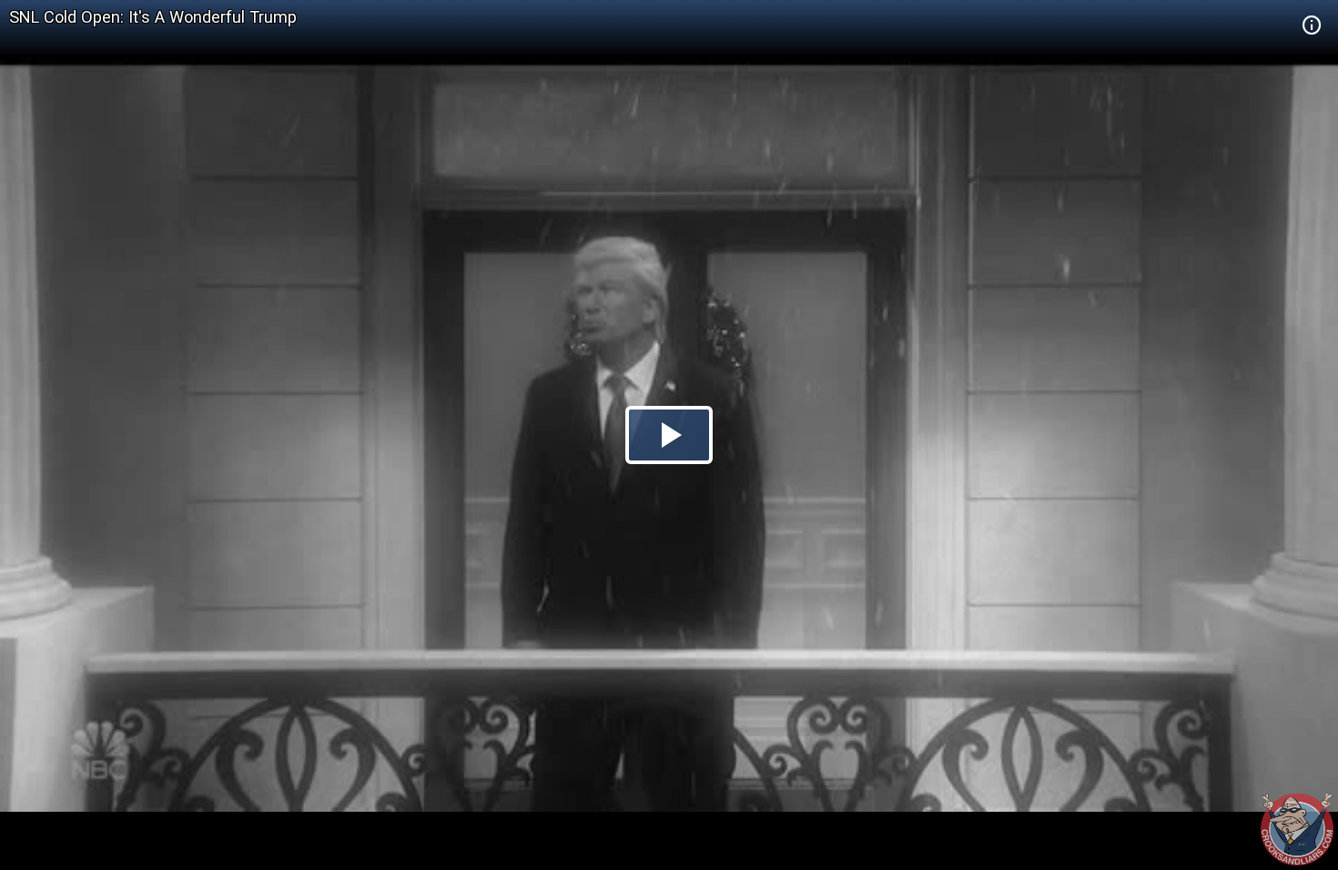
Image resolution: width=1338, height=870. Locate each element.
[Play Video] (669, 435)
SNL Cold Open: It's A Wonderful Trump (153, 16)
